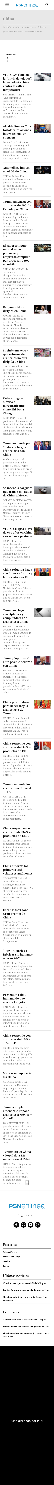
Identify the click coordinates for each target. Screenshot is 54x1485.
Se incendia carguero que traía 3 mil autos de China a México (17, 491)
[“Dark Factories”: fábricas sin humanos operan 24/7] (42, 953)
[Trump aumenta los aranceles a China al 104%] (42, 786)
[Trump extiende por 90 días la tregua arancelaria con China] (42, 445)
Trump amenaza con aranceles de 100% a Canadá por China (17, 205)
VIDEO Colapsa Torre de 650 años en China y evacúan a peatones (18, 532)
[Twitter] (7, 60)
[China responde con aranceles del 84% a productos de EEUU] (42, 746)
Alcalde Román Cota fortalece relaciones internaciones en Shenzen (17, 131)
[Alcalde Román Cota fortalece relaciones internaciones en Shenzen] (42, 128)
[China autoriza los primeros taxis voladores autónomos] (42, 868)
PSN (40, 1421)
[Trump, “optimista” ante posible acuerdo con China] (42, 660)
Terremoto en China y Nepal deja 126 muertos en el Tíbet (17, 1155)
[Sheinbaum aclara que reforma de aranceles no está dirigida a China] (42, 352)
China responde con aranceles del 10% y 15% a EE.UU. (17, 1039)
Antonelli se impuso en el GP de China (16, 169)
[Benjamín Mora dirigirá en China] (42, 309)
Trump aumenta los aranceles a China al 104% (17, 788)
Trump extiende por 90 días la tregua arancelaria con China (17, 448)
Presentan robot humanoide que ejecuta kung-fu (14, 998)
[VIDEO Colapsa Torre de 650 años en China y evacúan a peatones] (42, 531)
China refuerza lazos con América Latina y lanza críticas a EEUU (18, 573)
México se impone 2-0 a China (17, 1075)
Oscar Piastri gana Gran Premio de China (15, 913)
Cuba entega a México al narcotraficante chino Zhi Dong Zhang (14, 405)
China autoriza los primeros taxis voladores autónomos (18, 869)
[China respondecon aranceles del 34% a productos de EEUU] (42, 830)
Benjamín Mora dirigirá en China (15, 309)
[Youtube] (30, 1225)
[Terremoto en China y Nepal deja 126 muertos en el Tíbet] (42, 1154)
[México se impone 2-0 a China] (42, 1075)
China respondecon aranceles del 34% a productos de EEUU (17, 832)
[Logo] (27, 5)
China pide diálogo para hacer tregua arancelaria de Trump (16, 707)
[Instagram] (38, 1225)
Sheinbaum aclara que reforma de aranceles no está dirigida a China (15, 355)
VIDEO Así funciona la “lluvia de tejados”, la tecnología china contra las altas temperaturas (17, 82)
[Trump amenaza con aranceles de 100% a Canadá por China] (42, 204)
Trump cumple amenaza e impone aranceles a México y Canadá (17, 1112)
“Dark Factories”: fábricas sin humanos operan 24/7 (18, 954)
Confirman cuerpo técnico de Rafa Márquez (24, 1283)
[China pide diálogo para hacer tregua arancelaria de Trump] (42, 704)
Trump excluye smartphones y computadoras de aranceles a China (15, 615)
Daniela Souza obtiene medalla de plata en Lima (26, 1290)
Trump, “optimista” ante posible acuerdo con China (17, 661)
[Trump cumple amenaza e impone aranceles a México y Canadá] (42, 1109)
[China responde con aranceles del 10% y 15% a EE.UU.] (42, 1038)
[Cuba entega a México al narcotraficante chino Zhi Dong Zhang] (42, 400)
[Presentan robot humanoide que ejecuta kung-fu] (42, 997)
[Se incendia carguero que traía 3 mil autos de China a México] (42, 490)
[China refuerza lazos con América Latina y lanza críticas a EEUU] (42, 572)
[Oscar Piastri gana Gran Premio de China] (42, 912)
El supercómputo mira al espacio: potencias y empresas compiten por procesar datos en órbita (16, 254)
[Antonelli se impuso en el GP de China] (42, 170)
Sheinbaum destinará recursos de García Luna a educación (26, 1299)
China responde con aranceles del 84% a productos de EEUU (17, 747)
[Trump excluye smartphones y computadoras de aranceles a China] (42, 612)
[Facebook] (7, 57)
